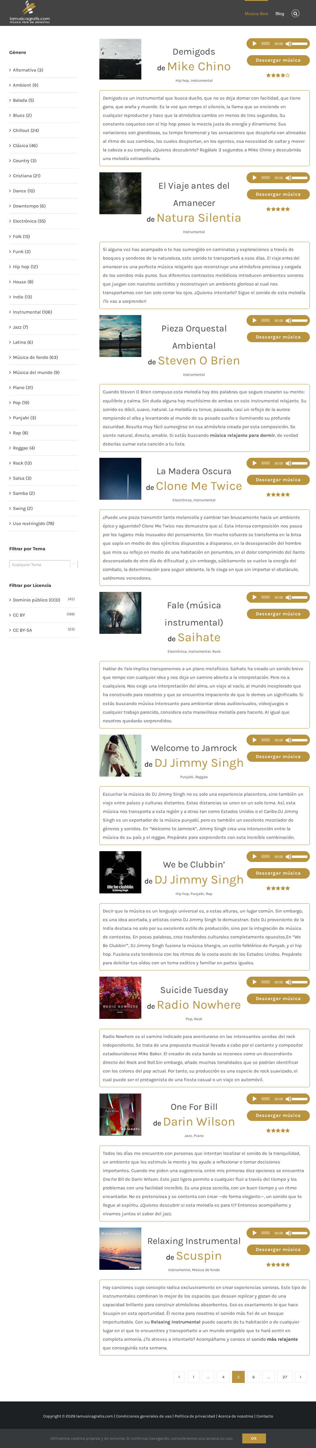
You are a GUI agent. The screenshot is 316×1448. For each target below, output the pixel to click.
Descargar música (278, 60)
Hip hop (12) (25, 266)
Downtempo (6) (29, 206)
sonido (275, 1339)
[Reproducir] (255, 44)
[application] (278, 43)
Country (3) (24, 160)
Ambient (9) (25, 85)
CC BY (19, 615)
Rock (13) (22, 463)
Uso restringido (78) (33, 523)
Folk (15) (21, 236)
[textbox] (43, 564)
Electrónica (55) (29, 221)
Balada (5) (23, 100)
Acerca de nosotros (235, 1416)
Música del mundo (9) (36, 372)
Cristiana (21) (26, 175)
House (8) (23, 282)
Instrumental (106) (32, 312)
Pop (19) (21, 402)
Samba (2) (24, 493)
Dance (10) (24, 191)
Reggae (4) (24, 448)
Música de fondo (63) (35, 357)
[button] (295, 13)
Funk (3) (22, 251)
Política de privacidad (195, 1416)
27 (285, 1377)
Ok (254, 1438)
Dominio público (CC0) (36, 600)
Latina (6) (23, 342)
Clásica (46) (25, 145)
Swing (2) (23, 508)
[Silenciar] (288, 44)
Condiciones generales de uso (144, 1416)
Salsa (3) (22, 478)
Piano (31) (23, 387)
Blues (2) (22, 115)
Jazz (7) (20, 327)
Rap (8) (20, 433)
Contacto (264, 1416)
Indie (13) (22, 297)
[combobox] (43, 564)
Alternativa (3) (28, 70)
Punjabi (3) (24, 417)
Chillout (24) (26, 130)
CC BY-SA (22, 630)
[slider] (299, 43)
